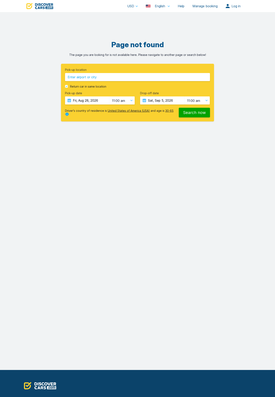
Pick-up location (76, 69)
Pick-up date (73, 93)
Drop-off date (149, 93)
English (160, 6)
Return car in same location (88, 86)
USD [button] (130, 6)
